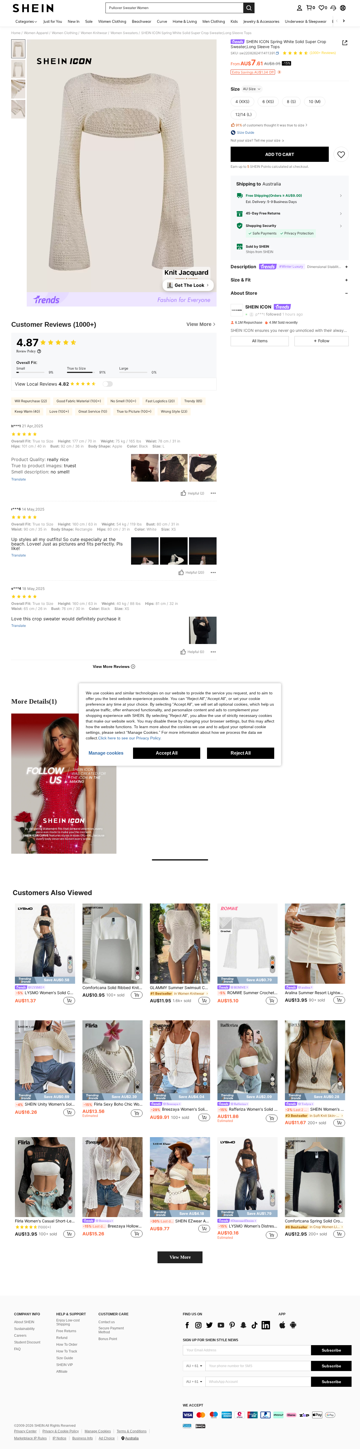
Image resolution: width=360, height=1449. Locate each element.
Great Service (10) (92, 411)
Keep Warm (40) (27, 411)
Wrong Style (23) (174, 411)
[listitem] (45, 957)
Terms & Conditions (132, 1431)
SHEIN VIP (64, 1365)
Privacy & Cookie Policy (60, 1431)
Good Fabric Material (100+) (79, 401)
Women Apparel (36, 33)
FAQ (17, 1349)
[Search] (249, 8)
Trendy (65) (193, 401)
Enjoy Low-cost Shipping (68, 1322)
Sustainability (24, 1329)
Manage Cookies (98, 1431)
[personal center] (299, 8)
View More (180, 1257)
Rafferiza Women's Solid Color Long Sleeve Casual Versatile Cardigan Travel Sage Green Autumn (248, 1109)
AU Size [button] (249, 89)
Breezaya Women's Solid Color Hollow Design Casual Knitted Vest (180, 1109)
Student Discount (27, 1342)
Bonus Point (107, 1339)
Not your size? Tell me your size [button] (256, 140)
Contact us (106, 1322)
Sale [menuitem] (89, 21)
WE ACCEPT (193, 1405)
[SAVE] (341, 154)
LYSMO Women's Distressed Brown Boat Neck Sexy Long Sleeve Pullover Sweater (248, 1226)
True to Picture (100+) (134, 411)
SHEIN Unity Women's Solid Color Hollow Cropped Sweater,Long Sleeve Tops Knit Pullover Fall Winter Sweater (45, 1104)
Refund (62, 1338)
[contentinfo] (267, 1415)
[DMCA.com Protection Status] (200, 1426)
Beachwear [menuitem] (141, 21)
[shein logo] (33, 8)
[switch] (108, 384)
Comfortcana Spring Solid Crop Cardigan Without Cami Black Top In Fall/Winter (315, 1221)
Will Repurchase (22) (31, 401)
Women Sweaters (124, 33)
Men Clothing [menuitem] (213, 21)
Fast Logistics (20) (160, 401)
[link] (310, 7)
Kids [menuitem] (234, 21)
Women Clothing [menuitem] (112, 21)
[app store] (282, 1328)
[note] (45, 980)
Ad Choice (107, 1438)
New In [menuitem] (74, 21)
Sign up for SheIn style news (210, 1340)
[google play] (293, 1328)
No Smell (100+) (123, 401)
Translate (18, 479)
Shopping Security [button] (261, 226)
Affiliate (62, 1372)
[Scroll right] (344, 21)
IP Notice (59, 1438)
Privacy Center (25, 1431)
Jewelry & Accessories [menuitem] (261, 21)
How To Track (66, 1351)
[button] (333, 8)
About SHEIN (24, 1322)
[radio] (242, 101)
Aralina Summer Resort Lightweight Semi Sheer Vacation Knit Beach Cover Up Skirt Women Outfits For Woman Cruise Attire (315, 992)
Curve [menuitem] (162, 21)
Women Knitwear (94, 33)
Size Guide (64, 1358)
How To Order (66, 1345)
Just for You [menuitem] (52, 21)
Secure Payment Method (111, 1330)
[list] (228, 1325)
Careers (20, 1336)
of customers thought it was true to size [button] (270, 125)
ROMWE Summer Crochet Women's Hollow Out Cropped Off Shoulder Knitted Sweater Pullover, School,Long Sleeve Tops (248, 992)
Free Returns (66, 1331)
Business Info (82, 1438)
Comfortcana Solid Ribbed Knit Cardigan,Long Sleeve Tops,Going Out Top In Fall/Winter (112, 987)
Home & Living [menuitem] (185, 21)
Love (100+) (59, 411)
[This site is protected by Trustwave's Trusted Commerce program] (187, 1426)
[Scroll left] (337, 21)
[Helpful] (183, 493)
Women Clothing (64, 33)
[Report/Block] (213, 493)
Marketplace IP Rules (30, 1438)
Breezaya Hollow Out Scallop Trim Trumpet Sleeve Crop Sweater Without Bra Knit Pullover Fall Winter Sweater (113, 1226)
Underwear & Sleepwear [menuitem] (306, 21)
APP (281, 1314)
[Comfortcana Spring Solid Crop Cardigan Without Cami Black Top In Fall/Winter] (315, 1177)
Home (16, 33)
